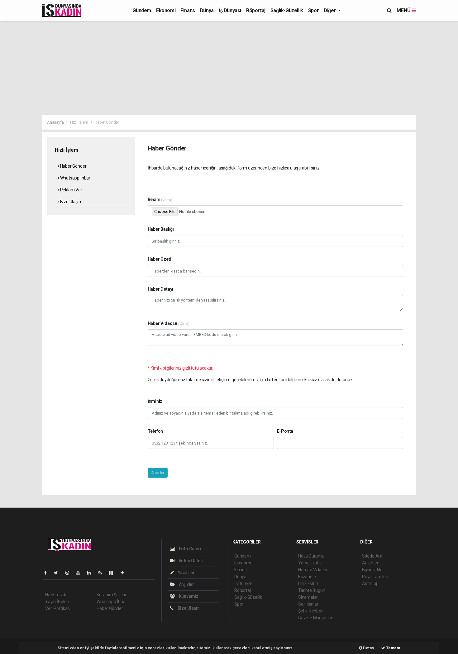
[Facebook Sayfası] (48, 572)
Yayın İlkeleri (57, 601)
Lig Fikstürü (309, 583)
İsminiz (155, 401)
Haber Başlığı (161, 229)
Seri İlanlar (308, 604)
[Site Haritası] (113, 572)
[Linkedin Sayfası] (91, 572)
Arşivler (186, 584)
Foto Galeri (189, 548)
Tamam (392, 648)
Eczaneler (307, 576)
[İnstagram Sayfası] (69, 572)
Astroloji (370, 583)
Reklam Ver (70, 189)
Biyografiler (373, 569)
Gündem (141, 10)
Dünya (207, 10)
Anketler (370, 562)
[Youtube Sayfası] (80, 572)
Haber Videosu (168, 323)
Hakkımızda (56, 594)
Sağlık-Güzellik (286, 10)
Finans (187, 10)
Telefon (155, 431)
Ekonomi (165, 10)
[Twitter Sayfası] (58, 572)
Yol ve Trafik (310, 562)
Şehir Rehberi (311, 610)
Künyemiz (188, 596)
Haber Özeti (159, 259)
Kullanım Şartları (112, 594)
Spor (313, 10)
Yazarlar (186, 572)
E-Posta (285, 431)
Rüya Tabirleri (375, 576)
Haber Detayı (161, 289)
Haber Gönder (72, 166)
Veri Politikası (57, 608)
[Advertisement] (229, 68)
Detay (368, 648)
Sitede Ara (372, 555)
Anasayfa (55, 122)
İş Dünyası (230, 10)
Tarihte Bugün (311, 590)
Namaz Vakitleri (313, 569)
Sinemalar (308, 597)
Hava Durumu (311, 555)
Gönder (157, 472)
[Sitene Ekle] (125, 572)
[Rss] (102, 572)
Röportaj (255, 10)
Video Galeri (190, 560)
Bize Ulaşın (70, 201)
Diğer (330, 10)
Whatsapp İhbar (74, 177)
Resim (160, 199)
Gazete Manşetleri (315, 617)
